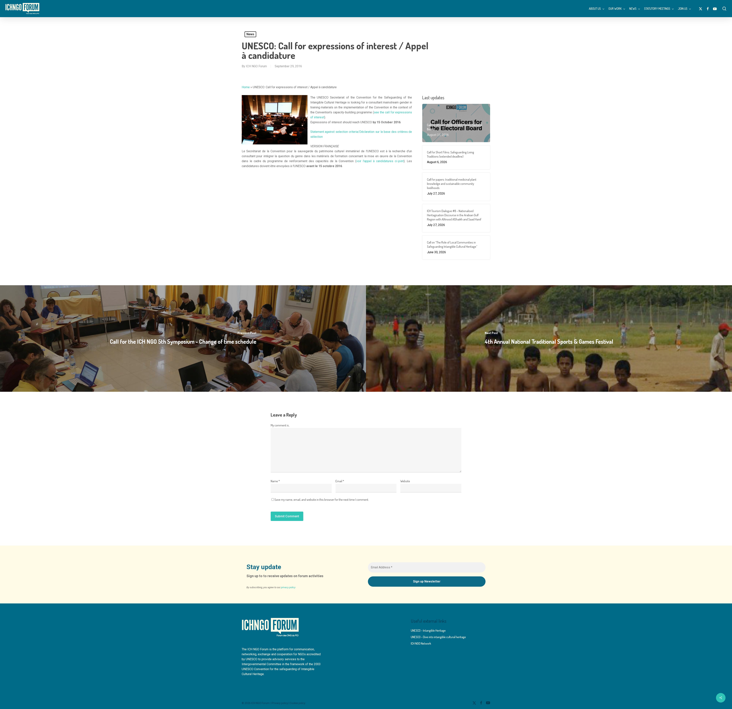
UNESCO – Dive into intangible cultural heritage (438, 637)
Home (246, 87)
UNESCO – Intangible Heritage (428, 630)
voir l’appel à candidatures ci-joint (380, 161)
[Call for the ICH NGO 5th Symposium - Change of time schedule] (183, 338)
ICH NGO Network (421, 643)
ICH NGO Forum (256, 66)
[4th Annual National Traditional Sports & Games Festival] (549, 338)
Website (405, 481)
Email (340, 481)
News (250, 34)
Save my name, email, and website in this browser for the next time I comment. (321, 500)
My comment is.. (280, 425)
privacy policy (288, 587)
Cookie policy (297, 703)
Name (275, 481)
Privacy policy (280, 703)
